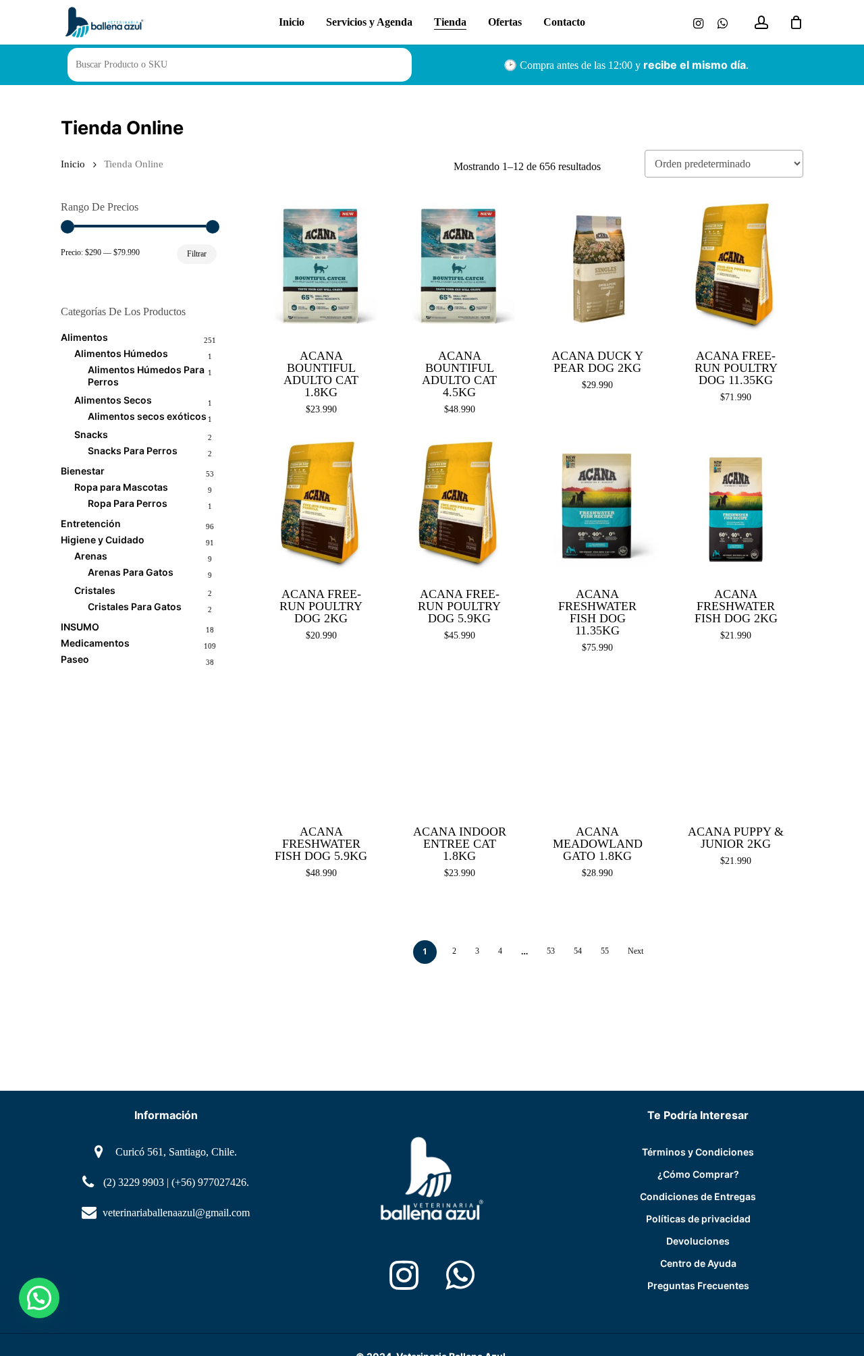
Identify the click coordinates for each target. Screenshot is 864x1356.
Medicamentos (95, 643)
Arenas (90, 556)
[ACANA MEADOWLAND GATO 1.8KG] (598, 744)
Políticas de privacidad (698, 1218)
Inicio (73, 164)
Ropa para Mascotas (121, 487)
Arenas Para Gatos (130, 572)
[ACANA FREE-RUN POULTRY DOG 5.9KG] (459, 506)
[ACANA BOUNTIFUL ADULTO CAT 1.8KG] (321, 267)
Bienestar (83, 471)
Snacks (91, 434)
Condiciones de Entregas (698, 1196)
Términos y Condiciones (698, 1152)
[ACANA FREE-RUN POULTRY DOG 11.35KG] (736, 267)
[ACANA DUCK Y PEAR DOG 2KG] (598, 267)
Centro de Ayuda (698, 1263)
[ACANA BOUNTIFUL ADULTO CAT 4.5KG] (459, 267)
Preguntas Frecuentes (698, 1285)
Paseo (75, 659)
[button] (39, 1298)
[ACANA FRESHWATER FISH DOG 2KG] (736, 506)
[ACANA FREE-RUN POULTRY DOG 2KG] (321, 506)
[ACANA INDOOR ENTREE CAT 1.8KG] (459, 744)
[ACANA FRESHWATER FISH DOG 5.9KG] (321, 744)
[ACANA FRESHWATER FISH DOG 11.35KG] (598, 506)
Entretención (91, 523)
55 (605, 951)
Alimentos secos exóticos (147, 416)
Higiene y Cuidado (102, 539)
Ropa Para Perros (127, 503)
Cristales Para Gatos (135, 606)
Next (635, 951)
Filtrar (197, 254)
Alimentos (84, 337)
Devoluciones (698, 1241)
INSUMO (80, 626)
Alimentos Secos (113, 400)
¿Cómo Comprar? (698, 1174)
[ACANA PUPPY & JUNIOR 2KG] (736, 744)
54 (578, 951)
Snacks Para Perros (133, 450)
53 (551, 951)
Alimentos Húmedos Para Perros (146, 375)
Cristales (94, 590)
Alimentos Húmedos (121, 353)
